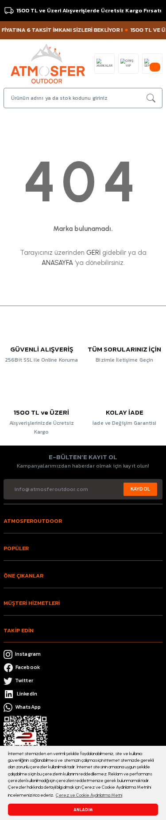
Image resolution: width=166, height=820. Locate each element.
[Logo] (48, 63)
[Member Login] (128, 64)
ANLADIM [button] (83, 809)
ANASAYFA (57, 263)
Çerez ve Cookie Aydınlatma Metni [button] (89, 795)
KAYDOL (140, 489)
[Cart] (152, 64)
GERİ (93, 253)
